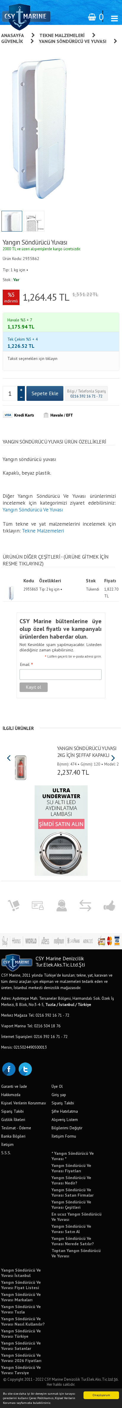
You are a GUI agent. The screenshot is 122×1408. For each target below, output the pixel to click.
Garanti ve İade (14, 1086)
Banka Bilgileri (13, 1136)
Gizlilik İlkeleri (13, 1119)
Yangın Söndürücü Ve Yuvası (72, 41)
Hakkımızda (10, 1094)
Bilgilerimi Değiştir (67, 1127)
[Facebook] (8, 1068)
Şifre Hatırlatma (65, 1111)
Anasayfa (12, 35)
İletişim (7, 1144)
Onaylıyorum (101, 1395)
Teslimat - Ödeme (16, 1127)
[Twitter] (24, 1068)
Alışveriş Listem (65, 1119)
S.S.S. (6, 1152)
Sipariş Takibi (12, 1111)
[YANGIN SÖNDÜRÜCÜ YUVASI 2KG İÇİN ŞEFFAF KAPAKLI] (20, 765)
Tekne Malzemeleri (62, 35)
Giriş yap (59, 1094)
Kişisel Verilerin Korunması (23, 1103)
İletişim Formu (64, 1136)
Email (26, 664)
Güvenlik (12, 41)
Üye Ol (57, 1086)
